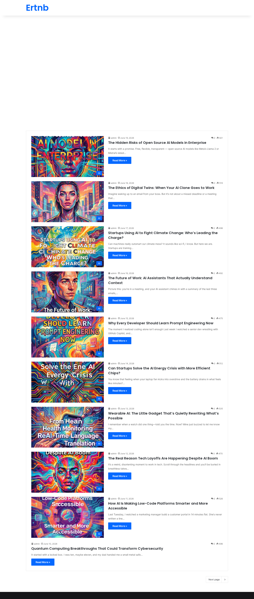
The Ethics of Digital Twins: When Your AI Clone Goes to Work (161, 187)
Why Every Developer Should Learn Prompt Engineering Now (160, 323)
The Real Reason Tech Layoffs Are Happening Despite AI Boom (163, 458)
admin (114, 138)
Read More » (119, 160)
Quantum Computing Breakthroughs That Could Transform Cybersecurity (97, 548)
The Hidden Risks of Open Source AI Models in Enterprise (157, 142)
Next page (214, 579)
